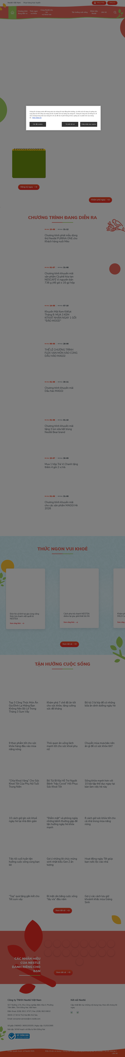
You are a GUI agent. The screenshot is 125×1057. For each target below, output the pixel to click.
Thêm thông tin (37, 118)
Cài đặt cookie (37, 124)
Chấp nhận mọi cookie (88, 124)
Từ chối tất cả (70, 124)
